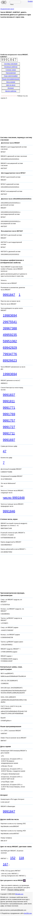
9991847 (9, 295)
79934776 (10, 354)
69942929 (10, 347)
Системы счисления (10, 64)
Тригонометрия (11, 73)
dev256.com (28, 913)
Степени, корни (11, 70)
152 (12, 858)
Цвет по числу (10, 85)
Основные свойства (10, 67)
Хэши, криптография (11, 76)
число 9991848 (14, 497)
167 (5, 864)
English (30, 1)
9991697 (9, 440)
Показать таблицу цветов (16, 890)
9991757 (9, 420)
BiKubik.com (19, 894)
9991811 (9, 401)
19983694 (10, 315)
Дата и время (10, 82)
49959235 (10, 335)
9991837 (9, 395)
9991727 (9, 427)
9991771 (9, 407)
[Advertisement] (16, 36)
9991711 (9, 433)
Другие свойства (10, 91)
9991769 (9, 414)
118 (21, 858)
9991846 (9, 511)
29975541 (10, 322)
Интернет (11, 88)
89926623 (10, 360)
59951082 (10, 341)
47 (4, 451)
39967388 (10, 328)
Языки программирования (10, 79)
